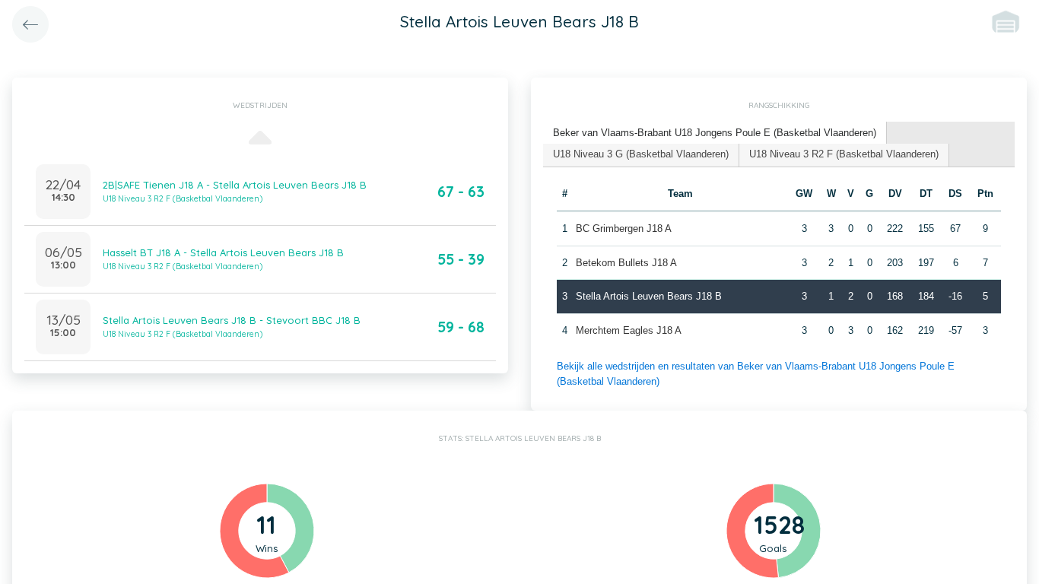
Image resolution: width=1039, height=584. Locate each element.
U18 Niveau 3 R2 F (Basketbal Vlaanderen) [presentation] (844, 154)
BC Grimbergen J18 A (624, 228)
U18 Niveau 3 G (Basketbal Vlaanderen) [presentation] (641, 154)
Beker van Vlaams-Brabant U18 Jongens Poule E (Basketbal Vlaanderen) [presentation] (714, 132)
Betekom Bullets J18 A (626, 262)
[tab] (715, 133)
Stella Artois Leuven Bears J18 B (649, 296)
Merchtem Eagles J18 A (629, 330)
